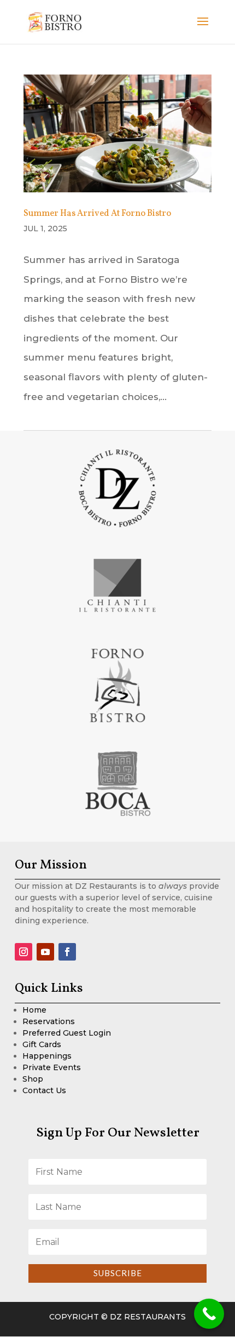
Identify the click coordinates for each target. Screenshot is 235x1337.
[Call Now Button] (209, 1314)
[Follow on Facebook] (67, 952)
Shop (32, 1079)
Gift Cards (41, 1044)
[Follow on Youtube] (45, 952)
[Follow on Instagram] (23, 952)
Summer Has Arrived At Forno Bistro (97, 214)
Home (34, 1010)
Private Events (51, 1067)
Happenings (47, 1056)
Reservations (48, 1021)
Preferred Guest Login (66, 1033)
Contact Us (44, 1090)
